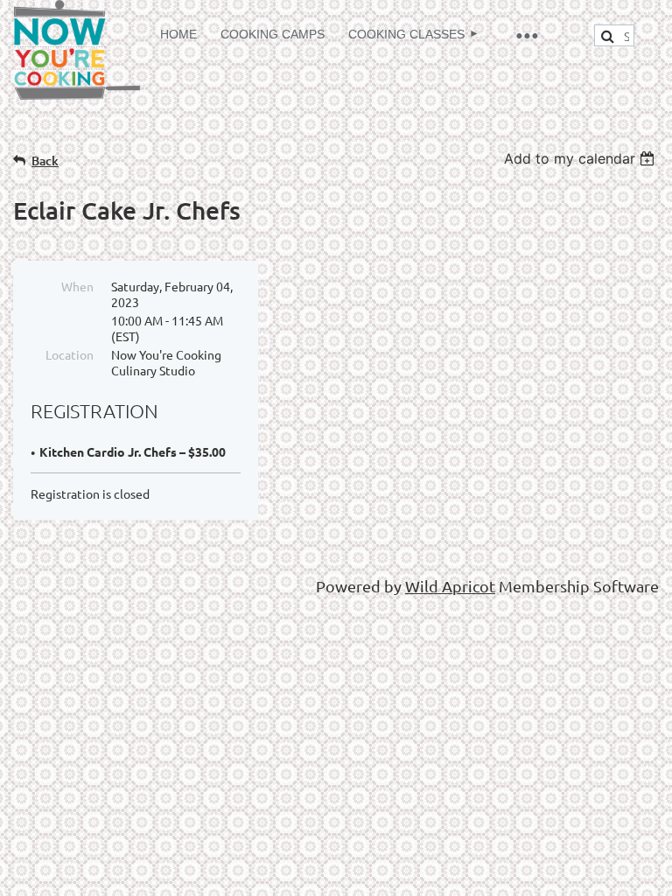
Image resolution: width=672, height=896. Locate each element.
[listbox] (581, 158)
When (77, 286)
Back (45, 160)
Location (70, 354)
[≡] (526, 34)
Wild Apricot (450, 586)
